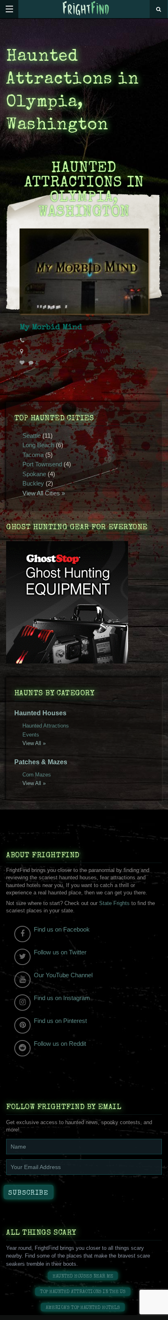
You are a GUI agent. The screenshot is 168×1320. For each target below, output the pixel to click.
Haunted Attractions (45, 726)
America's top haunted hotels (83, 1308)
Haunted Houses (40, 713)
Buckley (33, 483)
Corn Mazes (36, 775)
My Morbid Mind (51, 328)
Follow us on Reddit (60, 1043)
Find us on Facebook (62, 929)
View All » (34, 743)
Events (30, 735)
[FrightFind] (86, 9)
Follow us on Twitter (60, 952)
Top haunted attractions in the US (83, 1292)
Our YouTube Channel (63, 975)
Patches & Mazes (40, 762)
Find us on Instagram (62, 997)
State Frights (114, 903)
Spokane (34, 473)
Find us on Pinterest (60, 1020)
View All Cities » (43, 493)
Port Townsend (42, 464)
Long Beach (38, 444)
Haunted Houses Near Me (83, 1276)
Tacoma (33, 454)
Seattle (31, 435)
